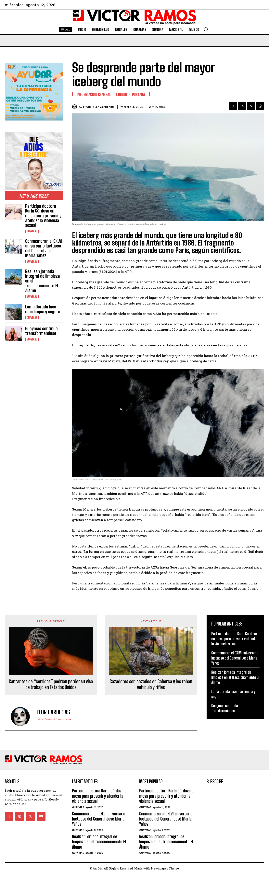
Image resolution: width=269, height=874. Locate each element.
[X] (242, 106)
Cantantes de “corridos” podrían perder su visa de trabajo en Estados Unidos (51, 684)
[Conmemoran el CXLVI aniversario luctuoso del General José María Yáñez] (13, 246)
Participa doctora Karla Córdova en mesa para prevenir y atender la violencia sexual (43, 215)
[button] (206, 29)
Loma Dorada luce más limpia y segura (42, 309)
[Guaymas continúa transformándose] (13, 333)
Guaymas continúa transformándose (41, 331)
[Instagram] (19, 816)
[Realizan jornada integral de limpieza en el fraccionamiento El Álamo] (13, 277)
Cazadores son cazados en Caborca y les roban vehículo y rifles (151, 684)
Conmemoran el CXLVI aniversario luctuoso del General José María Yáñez (43, 248)
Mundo (121, 94)
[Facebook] (233, 106)
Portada (138, 94)
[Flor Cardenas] (75, 106)
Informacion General (94, 94)
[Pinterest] (251, 106)
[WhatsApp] (260, 106)
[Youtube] (41, 816)
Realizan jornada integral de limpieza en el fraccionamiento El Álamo (235, 677)
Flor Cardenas (103, 107)
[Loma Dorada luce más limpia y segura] (13, 312)
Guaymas (32, 231)
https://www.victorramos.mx (53, 719)
